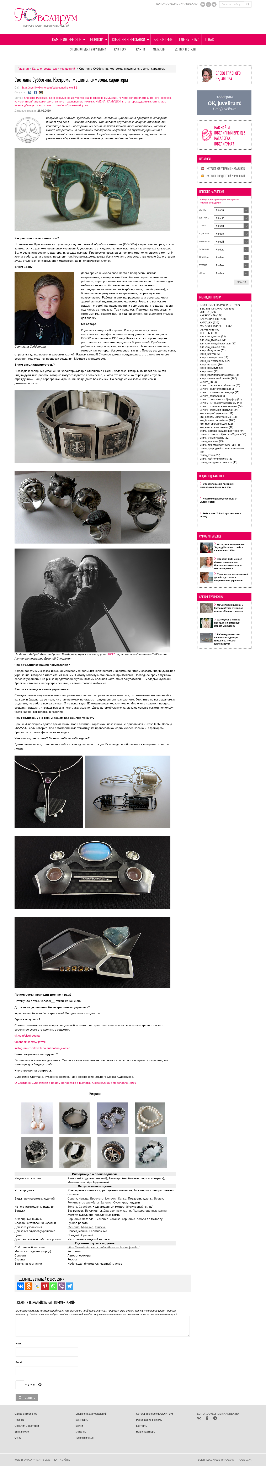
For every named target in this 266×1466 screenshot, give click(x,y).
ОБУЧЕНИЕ (209, 329)
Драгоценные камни (117, 1210)
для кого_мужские (35, 97)
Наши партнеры (145, 1431)
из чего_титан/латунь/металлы (34, 101)
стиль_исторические (214, 437)
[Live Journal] (37, 1286)
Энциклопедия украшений (88, 49)
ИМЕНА (100, 101)
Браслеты (96, 1198)
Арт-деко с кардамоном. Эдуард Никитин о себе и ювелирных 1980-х (229, 547)
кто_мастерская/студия (216, 423)
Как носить (81, 1419)
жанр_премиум (211, 367)
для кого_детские (213, 336)
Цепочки (111, 1198)
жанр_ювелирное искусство (66, 97)
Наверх (243, 1460)
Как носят (121, 49)
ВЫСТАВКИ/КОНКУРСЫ (217, 308)
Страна (203, 265)
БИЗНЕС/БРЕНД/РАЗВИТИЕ (220, 305)
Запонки (106, 1202)
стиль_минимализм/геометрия (220, 444)
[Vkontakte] (20, 1286)
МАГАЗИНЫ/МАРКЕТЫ (216, 326)
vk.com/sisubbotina (27, 1035)
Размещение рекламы (149, 1419)
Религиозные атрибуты (83, 1202)
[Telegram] (214, 4)
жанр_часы (209, 371)
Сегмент (204, 210)
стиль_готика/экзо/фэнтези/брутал (66, 105)
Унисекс (100, 1227)
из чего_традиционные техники (74, 101)
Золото (72, 1206)
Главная (23, 68)
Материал (204, 241)
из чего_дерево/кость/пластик (220, 385)
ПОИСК (241, 282)
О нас (209, 39)
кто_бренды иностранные (219, 417)
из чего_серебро (160, 97)
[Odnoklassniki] (208, 4)
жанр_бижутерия (212, 350)
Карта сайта (62, 1460)
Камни (140, 49)
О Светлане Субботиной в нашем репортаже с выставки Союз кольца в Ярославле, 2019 (75, 1082)
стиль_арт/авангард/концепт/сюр (222, 430)
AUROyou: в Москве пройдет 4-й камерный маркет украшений (227, 622)
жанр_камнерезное (214, 357)
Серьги (72, 1198)
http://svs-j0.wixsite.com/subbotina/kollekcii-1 (49, 87)
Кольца (84, 1198)
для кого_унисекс (212, 347)
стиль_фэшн (210, 455)
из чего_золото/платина (134, 97)
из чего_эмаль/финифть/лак (219, 409)
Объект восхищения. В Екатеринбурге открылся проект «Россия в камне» (228, 607)
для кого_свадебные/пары (218, 343)
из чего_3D (208, 382)
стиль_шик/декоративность (218, 462)
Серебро (85, 1206)
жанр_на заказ (211, 364)
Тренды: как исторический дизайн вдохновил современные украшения (231, 577)
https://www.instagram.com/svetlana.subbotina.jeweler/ (103, 1247)
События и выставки (128, 39)
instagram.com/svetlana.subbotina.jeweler (42, 1048)
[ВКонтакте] (202, 4)
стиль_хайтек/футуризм (216, 458)
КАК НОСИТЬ (211, 315)
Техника (204, 257)
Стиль (202, 225)
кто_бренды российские (217, 420)
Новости (96, 39)
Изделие (204, 233)
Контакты (141, 1425)
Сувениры (120, 1202)
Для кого (204, 218)
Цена (202, 273)
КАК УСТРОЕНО (213, 319)
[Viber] (61, 1286)
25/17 (111, 654)
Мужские (87, 1227)
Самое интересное (66, 39)
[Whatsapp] (53, 1286)
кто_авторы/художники (136, 101)
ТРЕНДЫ (208, 333)
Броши (158, 1198)
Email (19, 1362)
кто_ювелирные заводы (216, 427)
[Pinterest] (45, 1286)
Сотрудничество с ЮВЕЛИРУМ (154, 1413)
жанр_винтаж (210, 354)
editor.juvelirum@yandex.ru (177, 3)
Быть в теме (163, 39)
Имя (18, 1343)
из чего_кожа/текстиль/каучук (219, 392)
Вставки (204, 249)
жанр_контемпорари (215, 361)
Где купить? (188, 39)
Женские (74, 1227)
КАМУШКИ (114, 101)
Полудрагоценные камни (150, 1210)
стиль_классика (212, 441)
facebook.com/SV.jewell (30, 1041)
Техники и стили (184, 49)
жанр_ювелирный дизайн (101, 97)
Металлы (159, 49)
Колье (122, 1198)
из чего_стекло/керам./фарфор (221, 399)
